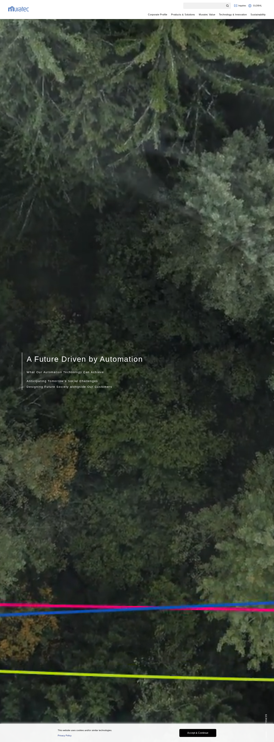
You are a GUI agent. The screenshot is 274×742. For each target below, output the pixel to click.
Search (228, 6)
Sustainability (258, 14)
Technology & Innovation (233, 14)
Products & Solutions (183, 14)
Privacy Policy (65, 735)
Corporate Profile (157, 14)
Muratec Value (207, 14)
